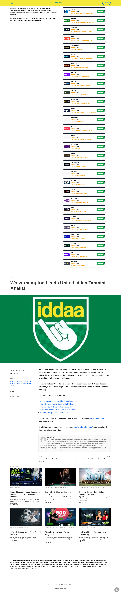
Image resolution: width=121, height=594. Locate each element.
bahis (12, 381)
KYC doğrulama (15, 487)
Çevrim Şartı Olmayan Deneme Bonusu (57, 487)
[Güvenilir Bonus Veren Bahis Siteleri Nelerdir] (26, 517)
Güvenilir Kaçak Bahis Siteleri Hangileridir (56, 407)
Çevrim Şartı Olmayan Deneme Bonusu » (96, 459)
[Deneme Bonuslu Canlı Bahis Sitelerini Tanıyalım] (95, 477)
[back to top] (116, 589)
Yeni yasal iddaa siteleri (87, 527)
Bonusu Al (100, 11)
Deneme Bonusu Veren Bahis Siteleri (91, 487)
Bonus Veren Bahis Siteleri (19, 527)
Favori (106, 3)
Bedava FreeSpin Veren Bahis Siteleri (54, 413)
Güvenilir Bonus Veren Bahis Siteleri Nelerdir (57, 404)
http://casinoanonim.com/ (98, 418)
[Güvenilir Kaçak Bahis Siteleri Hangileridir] (60, 517)
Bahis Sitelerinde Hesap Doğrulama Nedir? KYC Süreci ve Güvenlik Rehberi (25, 494)
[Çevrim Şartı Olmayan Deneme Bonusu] (60, 477)
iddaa (18, 383)
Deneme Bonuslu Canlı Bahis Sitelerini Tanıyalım (58, 401)
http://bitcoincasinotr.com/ (83, 427)
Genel (20, 273)
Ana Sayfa (13, 273)
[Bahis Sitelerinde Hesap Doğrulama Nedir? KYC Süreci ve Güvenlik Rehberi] (26, 477)
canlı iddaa (19, 381)
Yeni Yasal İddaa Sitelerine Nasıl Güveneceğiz (57, 410)
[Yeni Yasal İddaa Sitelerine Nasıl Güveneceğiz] (95, 517)
